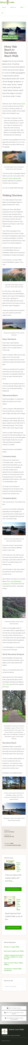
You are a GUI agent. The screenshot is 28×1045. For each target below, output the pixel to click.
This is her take (7, 684)
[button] (2, 13)
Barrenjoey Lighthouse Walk (14, 951)
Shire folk (22, 104)
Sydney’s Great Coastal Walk (11, 178)
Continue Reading (14, 889)
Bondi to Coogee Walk (11, 947)
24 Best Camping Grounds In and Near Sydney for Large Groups (14, 957)
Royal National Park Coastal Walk (18, 905)
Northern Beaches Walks (14, 845)
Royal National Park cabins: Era (19, 867)
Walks (11, 843)
